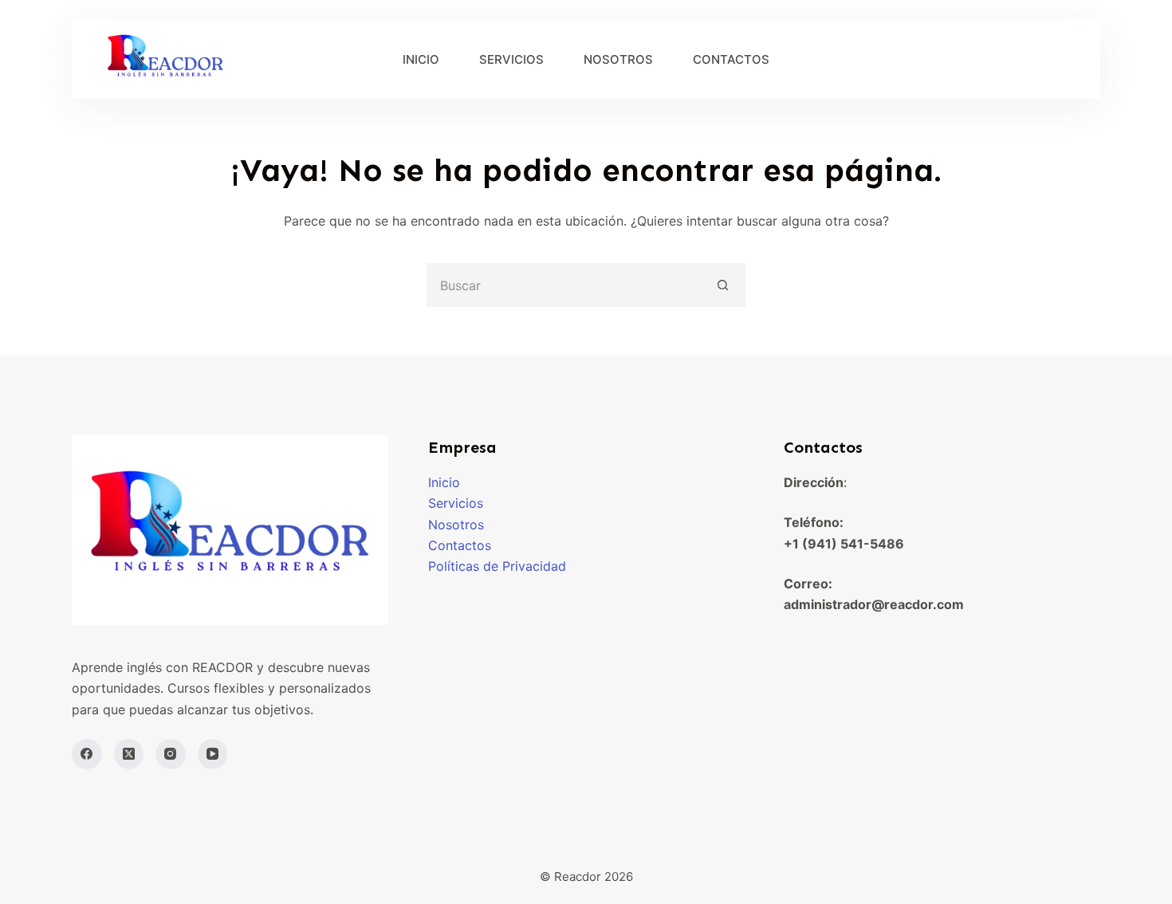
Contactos (459, 545)
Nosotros (456, 525)
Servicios (455, 503)
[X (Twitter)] (129, 754)
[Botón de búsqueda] (723, 285)
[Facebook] (87, 754)
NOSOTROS (618, 59)
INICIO (421, 59)
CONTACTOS (731, 59)
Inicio (444, 482)
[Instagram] (170, 754)
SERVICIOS (511, 59)
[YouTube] (213, 754)
